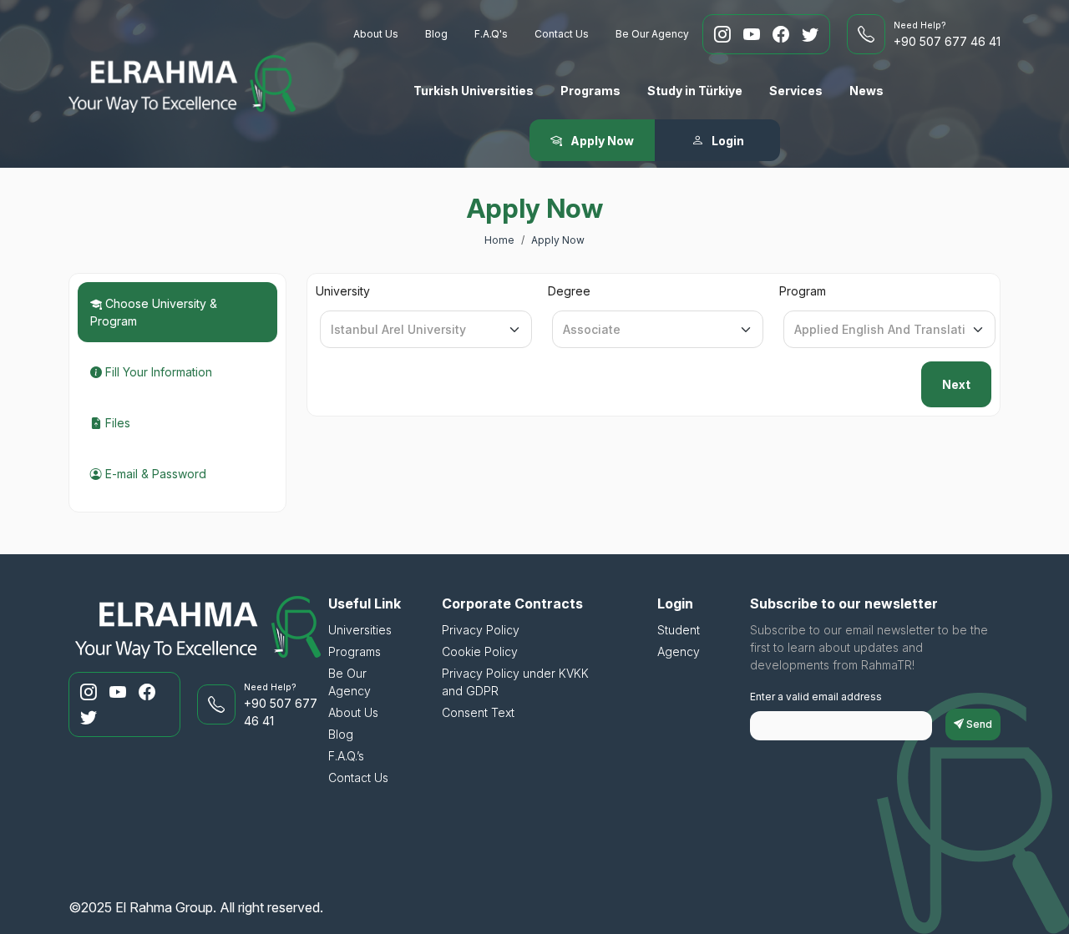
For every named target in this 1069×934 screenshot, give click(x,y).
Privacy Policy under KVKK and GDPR (515, 682)
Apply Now (558, 240)
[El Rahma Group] (182, 84)
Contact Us (561, 34)
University (343, 291)
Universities (360, 630)
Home (499, 240)
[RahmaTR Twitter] (810, 34)
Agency (678, 651)
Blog (436, 34)
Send (978, 724)
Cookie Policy (480, 651)
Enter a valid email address (816, 696)
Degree (569, 291)
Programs (590, 90)
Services (796, 90)
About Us (375, 34)
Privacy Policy (480, 630)
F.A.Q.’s (346, 756)
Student (678, 630)
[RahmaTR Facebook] (783, 34)
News (866, 90)
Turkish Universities (473, 90)
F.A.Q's (491, 34)
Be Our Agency (652, 34)
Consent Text (478, 712)
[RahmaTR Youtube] (753, 34)
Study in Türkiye (694, 90)
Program (802, 291)
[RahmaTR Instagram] (724, 34)
